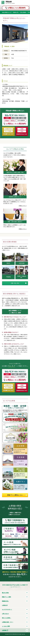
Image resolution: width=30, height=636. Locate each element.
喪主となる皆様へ (6, 618)
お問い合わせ (5, 613)
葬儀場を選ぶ (5, 601)
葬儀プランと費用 (6, 597)
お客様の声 (5, 605)
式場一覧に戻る (15, 283)
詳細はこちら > (22, 205)
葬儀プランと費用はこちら (15, 495)
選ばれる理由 (5, 592)
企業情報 (4, 630)
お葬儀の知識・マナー (7, 622)
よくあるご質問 (6, 626)
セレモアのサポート (7, 609)
